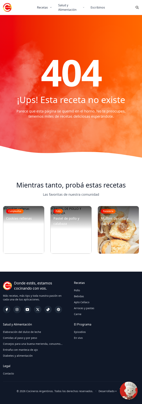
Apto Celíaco (81, 302)
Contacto (8, 373)
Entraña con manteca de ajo (20, 349)
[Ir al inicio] (7, 7)
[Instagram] (17, 309)
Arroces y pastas (84, 308)
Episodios (80, 332)
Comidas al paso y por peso (20, 338)
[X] (37, 309)
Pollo (77, 290)
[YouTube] (27, 309)
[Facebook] (6, 309)
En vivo (78, 338)
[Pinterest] (58, 309)
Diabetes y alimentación (18, 355)
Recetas (42, 7)
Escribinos (98, 7)
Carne (77, 314)
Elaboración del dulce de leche (22, 332)
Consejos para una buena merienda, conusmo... (32, 344)
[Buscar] (137, 7)
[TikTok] (48, 309)
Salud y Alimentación (67, 7)
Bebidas (79, 296)
